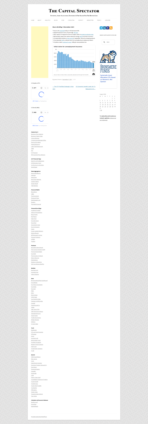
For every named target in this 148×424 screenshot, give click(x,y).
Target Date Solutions (36, 348)
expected (62, 30)
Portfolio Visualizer (36, 342)
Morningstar (34, 295)
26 (105, 106)
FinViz (32, 336)
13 (107, 102)
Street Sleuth (34, 183)
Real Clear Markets (36, 179)
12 (105, 102)
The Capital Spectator (74, 10)
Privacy (99, 20)
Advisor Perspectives (36, 212)
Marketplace (34, 260)
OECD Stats (34, 297)
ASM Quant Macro (36, 357)
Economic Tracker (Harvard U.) (39, 365)
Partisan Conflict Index (37, 301)
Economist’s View (35, 225)
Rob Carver (34, 359)
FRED (32, 291)
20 (107, 104)
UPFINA (33, 239)
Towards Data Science (37, 394)
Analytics (47, 20)
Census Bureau (35, 138)
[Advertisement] (39, 52)
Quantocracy (34, 383)
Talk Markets (34, 185)
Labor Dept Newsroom (37, 146)
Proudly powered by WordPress (39, 416)
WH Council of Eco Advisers (38, 155)
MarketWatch (34, 406)
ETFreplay (33, 334)
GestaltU (33, 371)
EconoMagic (34, 282)
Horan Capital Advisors (37, 231)
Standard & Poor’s (36, 313)
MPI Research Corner (36, 235)
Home (32, 20)
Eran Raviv (34, 367)
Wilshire (33, 322)
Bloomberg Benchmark (37, 247)
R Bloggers (34, 390)
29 (112, 106)
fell (62, 40)
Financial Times (35, 198)
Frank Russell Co (35, 305)
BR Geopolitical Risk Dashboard (39, 280)
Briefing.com (34, 402)
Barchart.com (34, 270)
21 (110, 104)
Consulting (71, 20)
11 (102, 102)
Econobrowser (35, 221)
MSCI (32, 293)
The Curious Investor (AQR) (38, 249)
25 (102, 106)
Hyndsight (33, 373)
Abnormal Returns (36, 173)
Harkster (33, 175)
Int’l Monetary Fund (36, 163)
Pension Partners (35, 237)
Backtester (34, 330)
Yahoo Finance (35, 274)
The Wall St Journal (36, 204)
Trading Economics (36, 317)
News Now (34, 177)
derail (81, 36)
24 (100, 106)
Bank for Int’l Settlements (37, 161)
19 (105, 104)
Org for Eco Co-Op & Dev (37, 165)
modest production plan (87, 34)
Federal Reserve (35, 144)
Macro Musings (35, 258)
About (39, 20)
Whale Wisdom (35, 320)
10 (100, 102)
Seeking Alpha (35, 181)
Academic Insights (35, 210)
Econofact (33, 223)
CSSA (32, 361)
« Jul (101, 110)
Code (62, 20)
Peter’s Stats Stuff (35, 377)
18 (102, 104)
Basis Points (34, 214)
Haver (32, 229)
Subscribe (107, 20)
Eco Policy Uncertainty (36, 284)
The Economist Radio (36, 251)
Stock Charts (34, 315)
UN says (76, 32)
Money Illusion (35, 233)
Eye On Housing (35, 227)
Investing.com (34, 272)
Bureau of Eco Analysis (37, 134)
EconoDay (33, 404)
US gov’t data (34, 324)
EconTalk (33, 254)
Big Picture (34, 216)
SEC (32, 150)
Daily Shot (33, 218)
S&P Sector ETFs (35, 309)
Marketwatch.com (35, 200)
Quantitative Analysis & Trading (39, 379)
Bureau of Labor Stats (37, 136)
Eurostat (33, 289)
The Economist (35, 196)
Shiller (32, 307)
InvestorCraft (34, 338)
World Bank (34, 167)
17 (100, 104)
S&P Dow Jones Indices (37, 311)
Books (56, 20)
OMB (32, 148)
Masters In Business (36, 262)
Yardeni (33, 241)
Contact (80, 20)
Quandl (33, 303)
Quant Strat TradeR (36, 386)
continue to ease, (67, 42)
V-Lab (32, 350)
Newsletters (90, 20)
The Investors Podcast (37, 256)
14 (110, 102)
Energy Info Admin (36, 142)
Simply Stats (34, 392)
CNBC (32, 194)
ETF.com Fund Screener (37, 332)
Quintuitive (34, 388)
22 (112, 104)
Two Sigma (34, 396)
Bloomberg (34, 192)
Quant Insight (34, 381)
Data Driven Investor (36, 363)
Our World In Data (35, 299)
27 (107, 106)
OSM (32, 375)
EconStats (33, 287)
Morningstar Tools (36, 340)
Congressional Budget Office (38, 140)
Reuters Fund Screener (37, 344)
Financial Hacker (35, 369)
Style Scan (34, 346)
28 (110, 106)
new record (70, 38)
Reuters (33, 202)
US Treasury (34, 152)
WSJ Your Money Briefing (37, 264)
